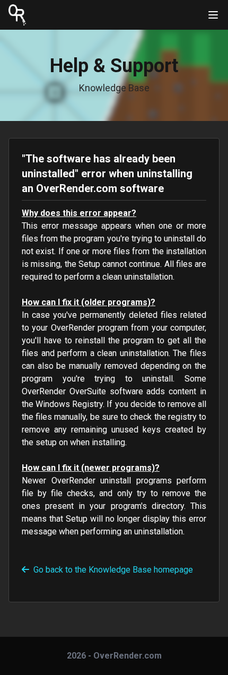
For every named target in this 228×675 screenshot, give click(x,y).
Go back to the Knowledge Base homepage (113, 570)
